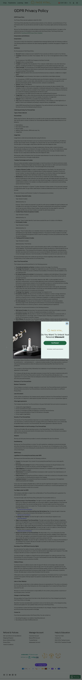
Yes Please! (55, 343)
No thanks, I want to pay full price (55, 349)
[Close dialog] (67, 323)
